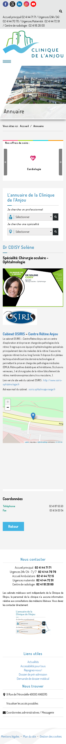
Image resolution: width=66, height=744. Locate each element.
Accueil (24, 126)
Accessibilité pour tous (33, 666)
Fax (33, 510)
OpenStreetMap (42, 442)
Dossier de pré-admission (33, 674)
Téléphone (33, 506)
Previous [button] (6, 162)
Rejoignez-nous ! (33, 670)
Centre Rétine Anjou (43, 333)
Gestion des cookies (51, 736)
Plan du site (29, 736)
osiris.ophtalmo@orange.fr (42, 389)
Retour (13, 526)
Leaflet (27, 442)
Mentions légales (10, 736)
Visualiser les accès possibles (22, 703)
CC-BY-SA (59, 442)
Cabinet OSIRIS (14, 333)
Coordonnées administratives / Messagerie (30, 712)
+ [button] (8, 402)
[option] (33, 161)
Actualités (33, 662)
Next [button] (61, 162)
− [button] (8, 407)
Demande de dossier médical (33, 678)
